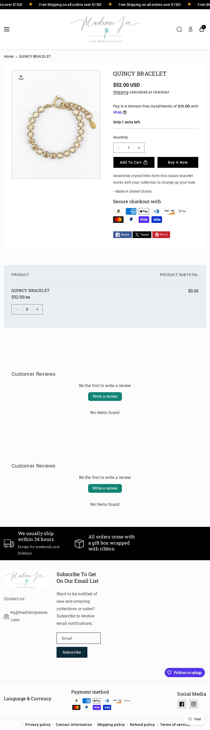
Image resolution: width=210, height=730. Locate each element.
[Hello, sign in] (190, 29)
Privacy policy (37, 725)
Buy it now (178, 162)
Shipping (121, 92)
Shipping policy (111, 725)
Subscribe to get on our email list (78, 577)
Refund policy (142, 725)
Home (9, 56)
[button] (8, 29)
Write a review (105, 396)
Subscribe (72, 652)
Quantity (120, 137)
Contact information (74, 725)
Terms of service (175, 725)
